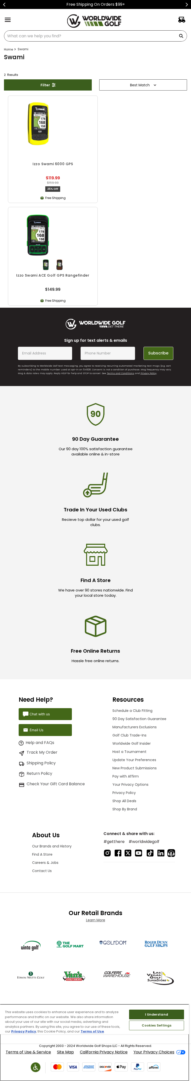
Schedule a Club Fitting (132, 710)
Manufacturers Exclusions (134, 727)
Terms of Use (92, 1031)
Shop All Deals (124, 800)
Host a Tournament (129, 751)
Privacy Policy (148, 373)
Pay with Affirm (125, 776)
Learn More (95, 920)
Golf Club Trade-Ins (129, 735)
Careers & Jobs (45, 862)
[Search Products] (182, 36)
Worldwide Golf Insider (131, 743)
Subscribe (158, 353)
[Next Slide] (186, 4)
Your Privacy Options (130, 784)
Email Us (36, 730)
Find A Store (42, 854)
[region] (94, 1042)
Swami (23, 49)
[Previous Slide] (4, 4)
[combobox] (95, 36)
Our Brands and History (52, 846)
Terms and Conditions (120, 373)
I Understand (156, 1014)
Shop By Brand (124, 809)
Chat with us (40, 714)
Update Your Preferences (134, 759)
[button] (46, 265)
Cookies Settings (157, 1025)
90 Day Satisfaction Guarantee (139, 718)
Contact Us (42, 870)
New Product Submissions (134, 768)
